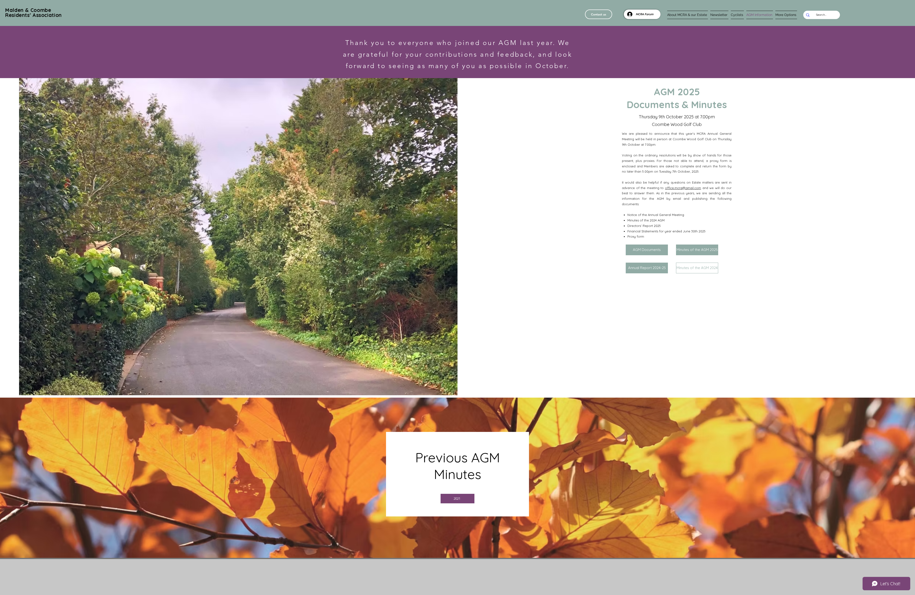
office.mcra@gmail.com (683, 188)
